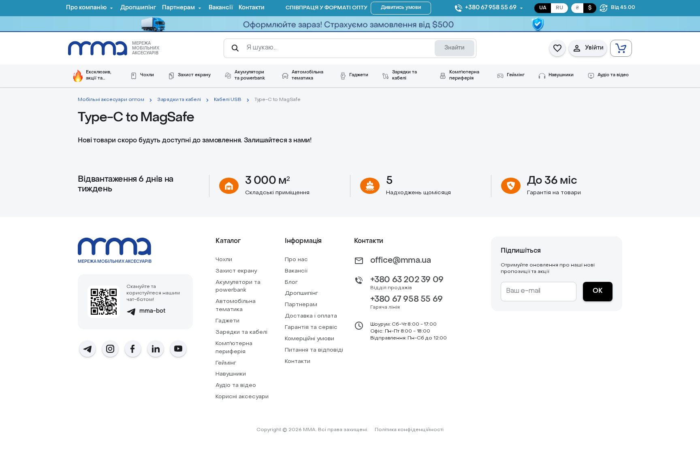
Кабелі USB (227, 99)
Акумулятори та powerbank (238, 286)
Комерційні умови (309, 338)
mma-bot (152, 311)
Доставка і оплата (311, 316)
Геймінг (226, 363)
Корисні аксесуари (242, 396)
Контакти (297, 361)
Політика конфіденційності (409, 429)
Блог (291, 282)
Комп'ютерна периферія (234, 347)
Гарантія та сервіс (311, 327)
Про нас (296, 259)
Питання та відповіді (314, 350)
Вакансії (296, 271)
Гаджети (227, 321)
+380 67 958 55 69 (406, 300)
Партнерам (301, 304)
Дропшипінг (301, 293)
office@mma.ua (400, 261)
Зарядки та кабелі (179, 99)
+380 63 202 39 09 (407, 280)
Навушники (231, 374)
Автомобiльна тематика (236, 305)
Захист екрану (236, 271)
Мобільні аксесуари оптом (111, 99)
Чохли (224, 259)
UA (542, 8)
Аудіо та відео (236, 385)
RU (559, 8)
